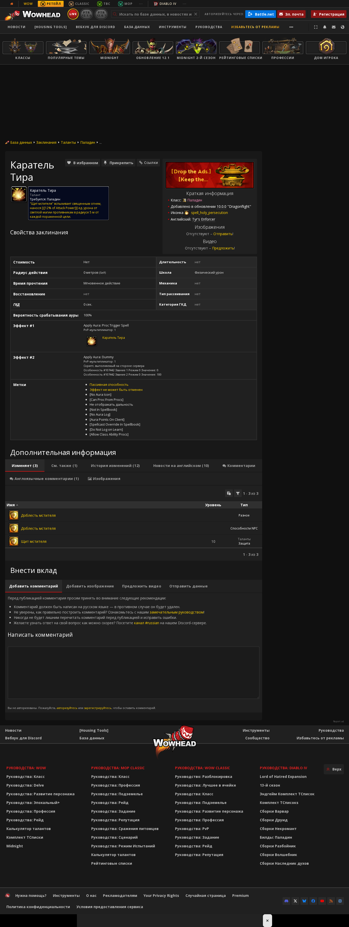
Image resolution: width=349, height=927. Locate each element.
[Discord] (286, 901)
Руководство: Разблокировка (203, 776)
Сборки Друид (274, 819)
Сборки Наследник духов (284, 863)
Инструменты (256, 730)
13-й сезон (270, 785)
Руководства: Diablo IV (283, 767)
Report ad (338, 721)
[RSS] (331, 901)
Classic (82, 4)
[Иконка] (19, 194)
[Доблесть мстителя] (14, 515)
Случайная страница (205, 895)
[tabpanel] (133, 523)
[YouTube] (322, 901)
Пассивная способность (109, 384)
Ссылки (151, 162)
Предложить (223, 248)
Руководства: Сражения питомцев (125, 828)
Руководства (208, 27)
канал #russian (146, 622)
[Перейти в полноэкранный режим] (316, 27)
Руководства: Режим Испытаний (123, 846)
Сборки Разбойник (278, 846)
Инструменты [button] (173, 27)
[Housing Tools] (93, 730)
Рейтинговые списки (111, 863)
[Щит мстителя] (14, 541)
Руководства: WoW (26, 767)
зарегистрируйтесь (97, 708)
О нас (91, 895)
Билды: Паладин (276, 837)
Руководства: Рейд (25, 819)
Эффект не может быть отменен (116, 389)
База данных (137, 27)
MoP (128, 4)
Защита (244, 543)
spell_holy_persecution (209, 212)
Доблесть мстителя (38, 515)
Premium (240, 895)
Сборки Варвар (274, 811)
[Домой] (34, 14)
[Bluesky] (304, 901)
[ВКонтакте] (340, 901)
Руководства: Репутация (115, 819)
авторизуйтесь (67, 708)
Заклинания (46, 142)
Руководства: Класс (25, 776)
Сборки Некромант (278, 828)
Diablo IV (168, 4)
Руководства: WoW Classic (202, 767)
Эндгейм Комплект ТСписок (287, 793)
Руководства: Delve (25, 785)
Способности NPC (244, 528)
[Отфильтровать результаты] (238, 493)
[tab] (24, 465)
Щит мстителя (33, 541)
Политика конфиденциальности (38, 906)
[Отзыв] (334, 27)
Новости (17, 27)
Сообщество (257, 738)
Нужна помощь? (30, 895)
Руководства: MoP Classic (118, 767)
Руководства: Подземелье (117, 793)
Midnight (14, 846)
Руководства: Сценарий (114, 837)
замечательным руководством (177, 612)
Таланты (68, 142)
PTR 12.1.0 (86, 13)
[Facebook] (313, 901)
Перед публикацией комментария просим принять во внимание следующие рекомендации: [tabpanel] (107, 653)
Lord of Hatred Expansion (283, 776)
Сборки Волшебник (278, 854)
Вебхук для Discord (95, 27)
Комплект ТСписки (24, 837)
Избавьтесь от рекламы (255, 27)
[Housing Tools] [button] (50, 27)
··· (141, 4)
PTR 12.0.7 (101, 13)
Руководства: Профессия (30, 811)
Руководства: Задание (113, 811)
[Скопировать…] (229, 493)
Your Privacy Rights (161, 895)
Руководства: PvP (192, 828)
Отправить (222, 233)
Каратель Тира (113, 337)
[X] (295, 901)
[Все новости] (12, 4)
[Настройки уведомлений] (325, 27)
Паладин (87, 142)
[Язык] (342, 27)
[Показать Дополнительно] (291, 27)
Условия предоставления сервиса (109, 906)
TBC (106, 4)
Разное (244, 515)
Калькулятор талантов (28, 828)
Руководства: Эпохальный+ (33, 802)
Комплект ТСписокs (279, 802)
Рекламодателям (120, 895)
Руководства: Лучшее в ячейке (205, 785)
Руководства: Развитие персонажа (40, 793)
